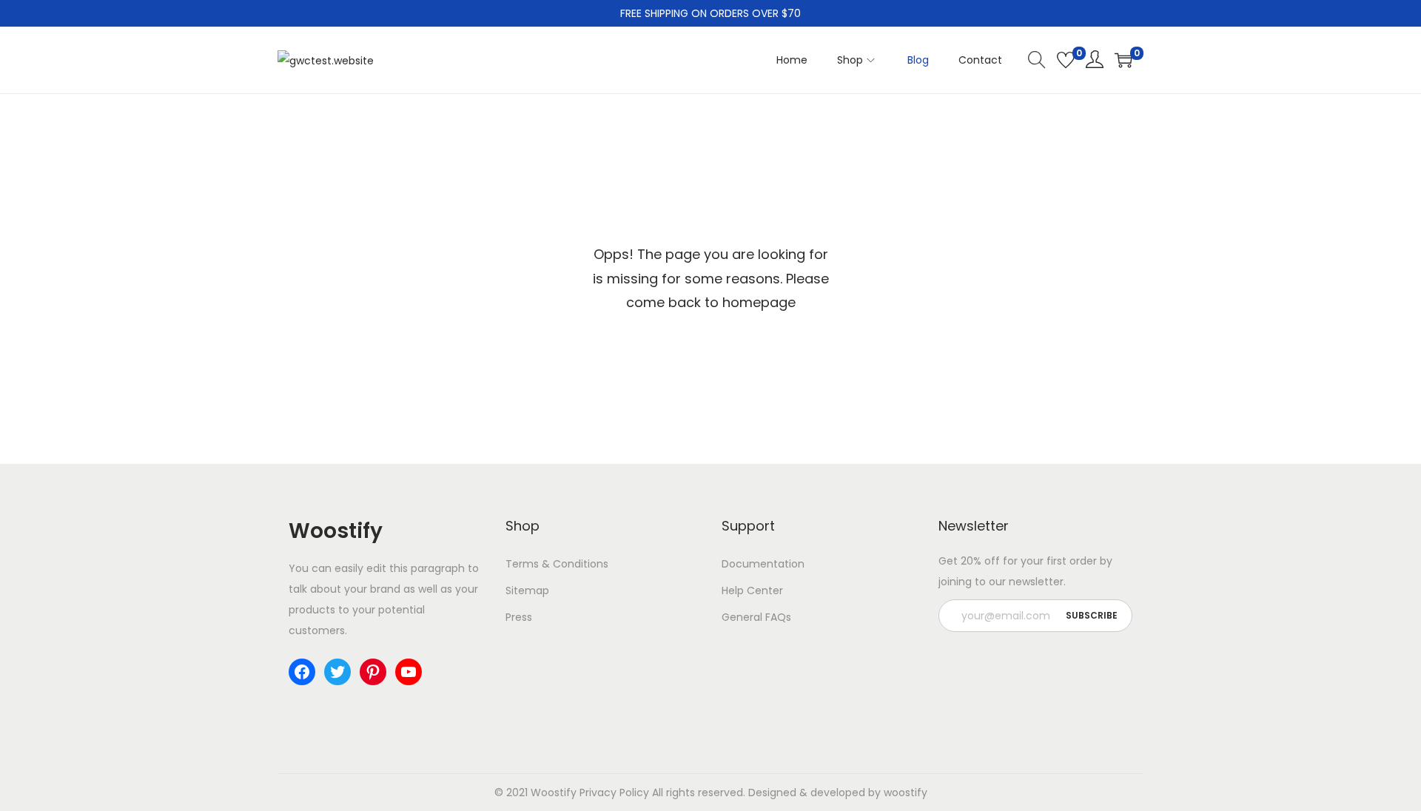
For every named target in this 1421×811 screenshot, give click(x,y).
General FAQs (756, 617)
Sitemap (527, 590)
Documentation (763, 563)
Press (518, 617)
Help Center (752, 590)
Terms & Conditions (556, 563)
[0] (1066, 60)
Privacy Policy (614, 792)
